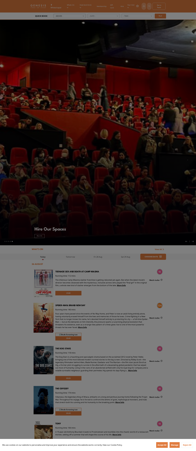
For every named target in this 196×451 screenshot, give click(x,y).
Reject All (187, 445)
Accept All (162, 445)
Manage (174, 445)
